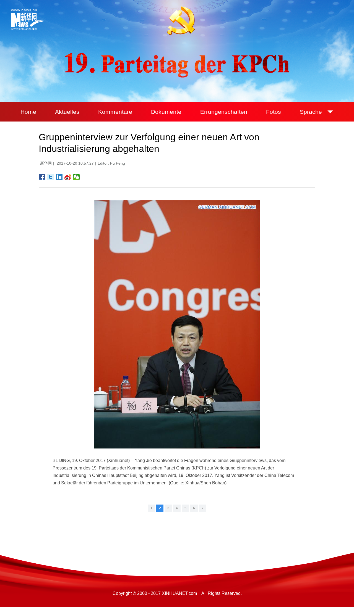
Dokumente (166, 112)
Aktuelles (67, 112)
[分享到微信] (76, 177)
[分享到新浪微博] (67, 177)
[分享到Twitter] (50, 177)
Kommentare (115, 112)
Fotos (273, 112)
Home (28, 112)
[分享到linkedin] (59, 177)
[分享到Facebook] (42, 177)
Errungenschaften (223, 112)
